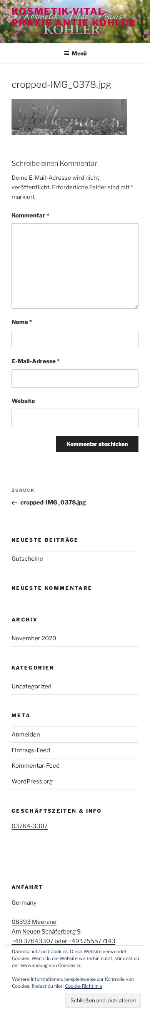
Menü (79, 53)
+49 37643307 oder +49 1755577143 (63, 941)
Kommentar (30, 215)
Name (22, 322)
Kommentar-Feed (36, 765)
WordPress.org (32, 781)
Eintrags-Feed (31, 750)
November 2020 (34, 638)
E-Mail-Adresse (36, 361)
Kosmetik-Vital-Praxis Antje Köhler (74, 17)
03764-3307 (30, 826)
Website (23, 400)
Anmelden (26, 734)
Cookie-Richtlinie (83, 986)
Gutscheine (27, 558)
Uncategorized (32, 686)
